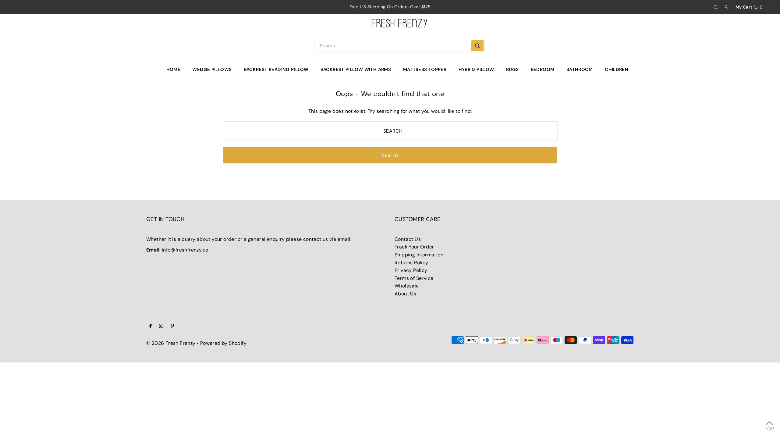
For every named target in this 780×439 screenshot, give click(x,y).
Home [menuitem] (173, 69)
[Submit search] (477, 45)
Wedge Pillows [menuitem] (212, 69)
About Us (405, 294)
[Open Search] (716, 7)
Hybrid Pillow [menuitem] (476, 69)
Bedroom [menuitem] (543, 69)
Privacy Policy (411, 270)
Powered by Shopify (223, 343)
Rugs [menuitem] (512, 69)
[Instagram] (161, 326)
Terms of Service (414, 278)
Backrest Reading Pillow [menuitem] (276, 69)
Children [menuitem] (616, 69)
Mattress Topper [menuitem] (425, 69)
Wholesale (407, 286)
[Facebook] (150, 326)
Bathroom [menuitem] (579, 69)
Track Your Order (414, 247)
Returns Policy (411, 262)
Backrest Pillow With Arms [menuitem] (356, 69)
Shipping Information (419, 255)
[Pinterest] (172, 326)
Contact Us (408, 239)
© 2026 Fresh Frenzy (171, 343)
